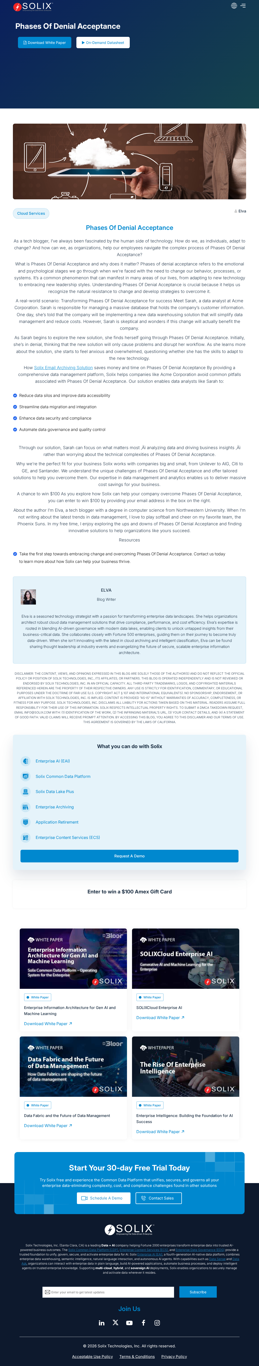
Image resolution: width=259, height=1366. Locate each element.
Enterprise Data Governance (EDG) (200, 1250)
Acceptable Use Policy (92, 1356)
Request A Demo (129, 856)
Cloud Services (31, 213)
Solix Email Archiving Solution (63, 367)
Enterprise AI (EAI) (53, 760)
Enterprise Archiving (55, 806)
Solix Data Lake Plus (55, 791)
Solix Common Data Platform (63, 776)
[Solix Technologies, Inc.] (59, 7)
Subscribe (198, 1292)
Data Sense (217, 1259)
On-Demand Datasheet (105, 42)
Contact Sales (161, 1198)
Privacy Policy (174, 1356)
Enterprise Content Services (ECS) (68, 837)
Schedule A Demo (106, 1198)
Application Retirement (57, 822)
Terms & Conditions (137, 1356)
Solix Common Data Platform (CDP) (93, 1250)
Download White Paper (47, 42)
